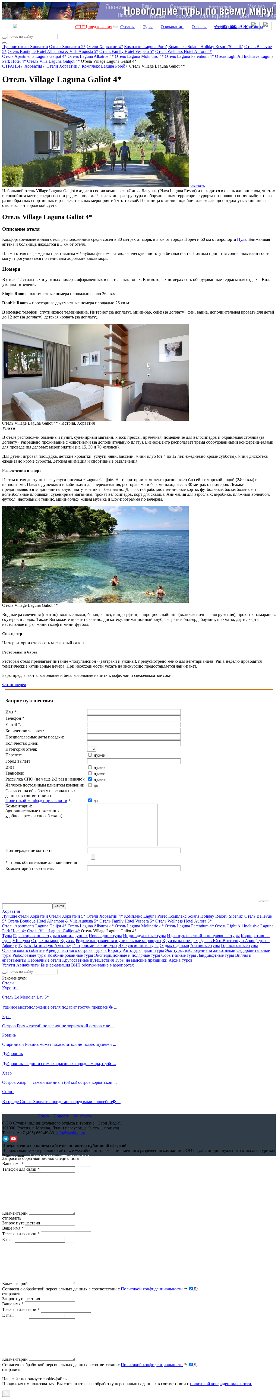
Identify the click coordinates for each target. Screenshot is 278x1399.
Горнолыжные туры (239, 945)
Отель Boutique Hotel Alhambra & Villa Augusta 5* (53, 51)
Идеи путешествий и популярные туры (203, 935)
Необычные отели (44, 960)
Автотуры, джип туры (143, 950)
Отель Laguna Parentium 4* (189, 56)
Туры (148, 26)
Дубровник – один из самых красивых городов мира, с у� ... (59, 1063)
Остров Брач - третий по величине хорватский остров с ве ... (58, 1026)
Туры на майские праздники (141, 960)
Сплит (8, 1091)
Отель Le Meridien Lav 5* (25, 997)
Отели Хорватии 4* (105, 46)
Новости (61, 1116)
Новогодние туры (105, 935)
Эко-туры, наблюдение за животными (200, 950)
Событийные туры (178, 955)
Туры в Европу (108, 950)
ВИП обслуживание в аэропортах (102, 965)
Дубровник (12, 1053)
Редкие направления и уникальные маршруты (118, 940)
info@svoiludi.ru (70, 1132)
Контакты (254, 26)
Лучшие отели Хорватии (25, 46)
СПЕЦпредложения (93, 26)
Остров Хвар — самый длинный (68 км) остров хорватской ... (59, 1082)
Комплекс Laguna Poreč (145, 46)
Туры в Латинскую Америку (44, 945)
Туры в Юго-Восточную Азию (227, 940)
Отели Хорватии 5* (67, 46)
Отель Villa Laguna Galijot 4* (53, 61)
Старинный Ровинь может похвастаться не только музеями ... (59, 1044)
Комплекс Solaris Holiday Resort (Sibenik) (205, 46)
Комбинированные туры (70, 955)
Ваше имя (13, 1163)
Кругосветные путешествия (88, 960)
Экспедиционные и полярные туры (127, 955)
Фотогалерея (14, 684)
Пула (241, 239)
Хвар (7, 1073)
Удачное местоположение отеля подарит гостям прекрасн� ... (59, 1007)
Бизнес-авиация (55, 965)
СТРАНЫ (11, 66)
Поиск (43, 1116)
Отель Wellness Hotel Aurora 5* (183, 51)
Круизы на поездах (180, 940)
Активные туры (205, 945)
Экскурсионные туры (138, 945)
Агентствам (226, 26)
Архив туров (180, 960)
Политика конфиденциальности (59, 1155)
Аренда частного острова (69, 950)
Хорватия (33, 66)
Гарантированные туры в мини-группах (50, 935)
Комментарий (15, 1213)
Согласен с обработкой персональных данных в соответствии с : (94, 1289)
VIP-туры (21, 940)
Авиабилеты (28, 965)
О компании (172, 26)
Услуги (8, 965)
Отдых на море (45, 940)
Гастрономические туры (94, 945)
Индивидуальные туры (144, 935)
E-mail (8, 1239)
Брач (6, 1016)
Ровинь (9, 1035)
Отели (8, 983)
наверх (264, 901)
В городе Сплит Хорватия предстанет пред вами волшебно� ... (61, 1101)
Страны (127, 26)
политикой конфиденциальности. (221, 1383)
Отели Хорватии (61, 66)
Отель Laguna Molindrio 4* (139, 56)
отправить (11, 1369)
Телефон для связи (21, 1169)
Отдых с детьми (174, 945)
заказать (197, 186)
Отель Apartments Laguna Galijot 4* (34, 56)
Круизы (67, 940)
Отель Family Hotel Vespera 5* (126, 51)
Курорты (10, 988)
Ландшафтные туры (215, 955)
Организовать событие (23, 950)
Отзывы (199, 26)
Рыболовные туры (29, 955)
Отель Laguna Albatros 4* (91, 56)
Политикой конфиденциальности (36, 800)
